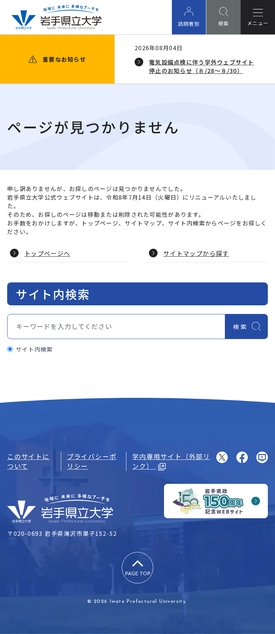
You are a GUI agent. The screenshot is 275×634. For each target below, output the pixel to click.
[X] (222, 457)
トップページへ (47, 253)
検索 (240, 326)
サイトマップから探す (196, 253)
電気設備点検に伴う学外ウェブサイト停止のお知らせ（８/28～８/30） (201, 66)
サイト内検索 (34, 349)
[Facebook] (242, 457)
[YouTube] (262, 457)
